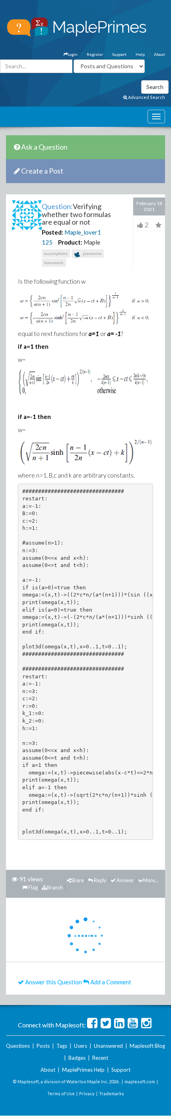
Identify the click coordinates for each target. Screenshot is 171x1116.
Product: (70, 242)
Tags (61, 1046)
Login (73, 54)
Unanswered (108, 1046)
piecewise (91, 253)
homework (54, 262)
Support (119, 54)
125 (47, 242)
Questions (18, 1046)
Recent (100, 1058)
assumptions (56, 253)
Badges (77, 1058)
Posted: (52, 232)
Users (80, 1046)
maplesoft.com (139, 1081)
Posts (43, 1046)
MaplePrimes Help (83, 1070)
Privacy (87, 1093)
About (159, 54)
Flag (32, 887)
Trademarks (111, 1093)
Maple (92, 242)
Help (140, 54)
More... (151, 880)
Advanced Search (146, 97)
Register (95, 54)
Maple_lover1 (82, 232)
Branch (55, 887)
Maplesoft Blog (147, 1046)
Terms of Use (61, 1093)
